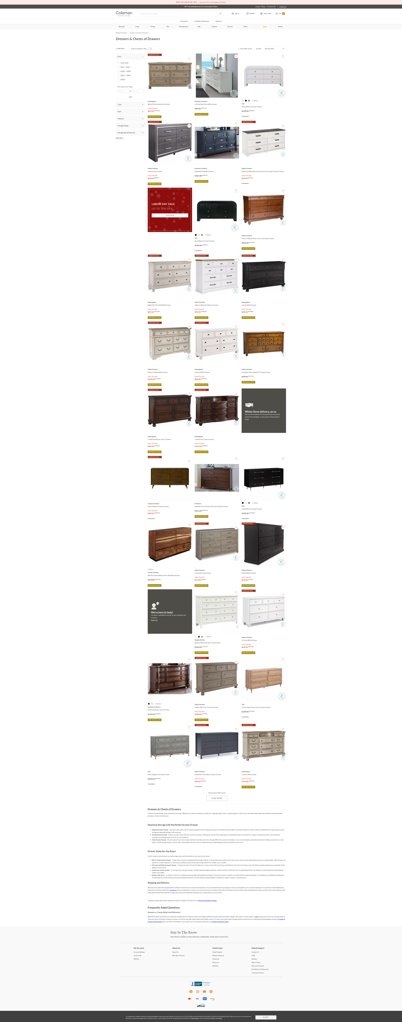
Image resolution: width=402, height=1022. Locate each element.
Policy (256, 962)
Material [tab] (121, 119)
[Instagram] (197, 993)
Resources (219, 21)
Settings (139, 952)
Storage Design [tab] (123, 126)
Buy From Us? (178, 955)
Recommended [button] (269, 49)
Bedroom (122, 26)
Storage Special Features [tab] (126, 133)
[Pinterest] (211, 993)
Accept (266, 1017)
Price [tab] (119, 56)
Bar (168, 26)
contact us (173, 890)
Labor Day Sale (152, 108)
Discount (218, 955)
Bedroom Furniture (121, 33)
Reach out (154, 620)
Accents (230, 26)
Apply (130, 97)
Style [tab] (119, 111)
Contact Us (282, 7)
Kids (199, 26)
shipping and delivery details (207, 900)
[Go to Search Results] (220, 13)
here (220, 1018)
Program (217, 952)
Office (245, 26)
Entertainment (183, 26)
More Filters (119, 138)
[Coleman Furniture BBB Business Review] (201, 985)
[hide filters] (121, 49)
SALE (265, 27)
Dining (153, 26)
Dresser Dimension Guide (220, 922)
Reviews (258, 973)
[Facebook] (191, 993)
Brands (280, 26)
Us (175, 952)
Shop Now (170, 215)
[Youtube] (204, 993)
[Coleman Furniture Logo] (124, 16)
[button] (235, 13)
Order (138, 955)
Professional (183, 21)
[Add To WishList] (189, 58)
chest (256, 916)
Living (137, 26)
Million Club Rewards (201, 21)
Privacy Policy (195, 1018)
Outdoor (214, 26)
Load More (216, 798)
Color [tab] (120, 104)
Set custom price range (125, 87)
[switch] (149, 48)
